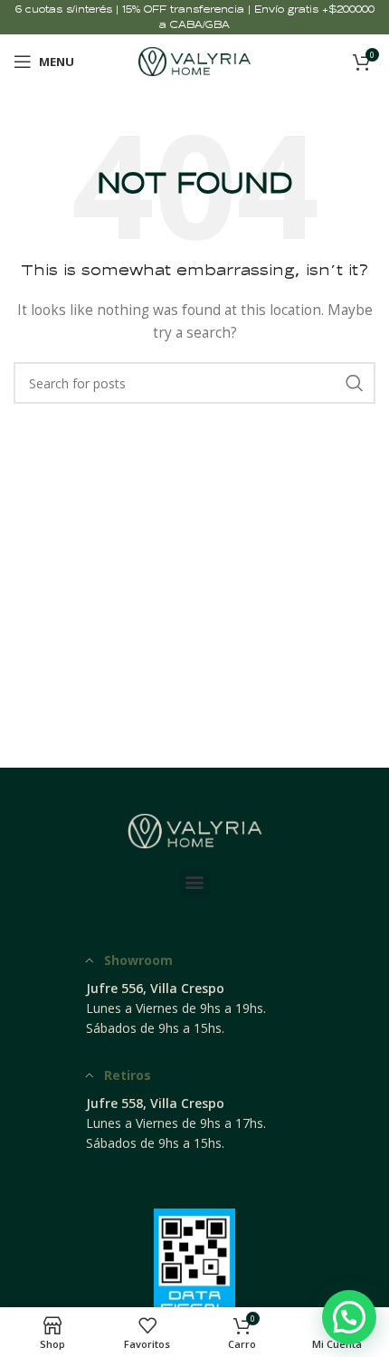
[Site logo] (194, 60)
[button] (195, 882)
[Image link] (194, 828)
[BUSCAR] (354, 383)
